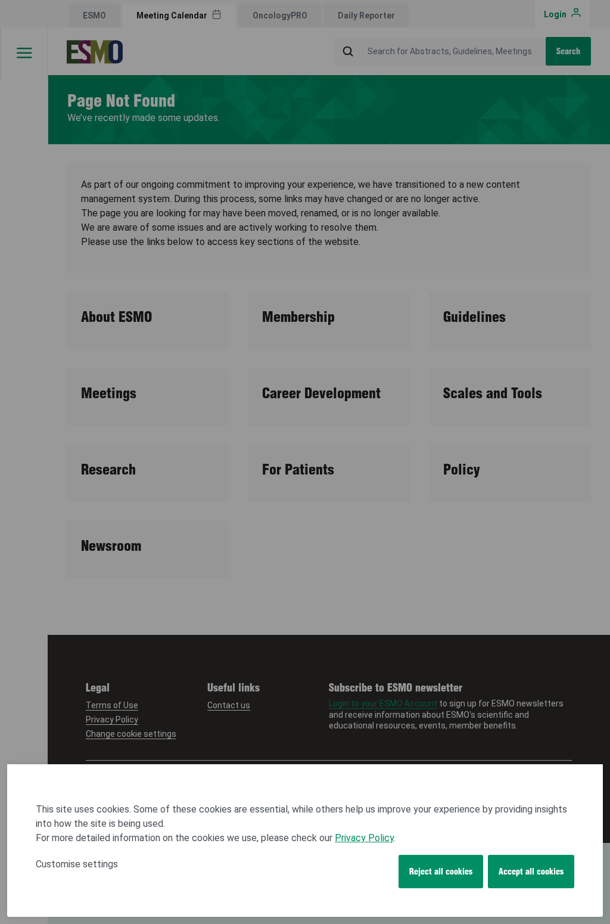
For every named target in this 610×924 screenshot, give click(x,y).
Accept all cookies (531, 871)
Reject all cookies (440, 871)
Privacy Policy (364, 838)
